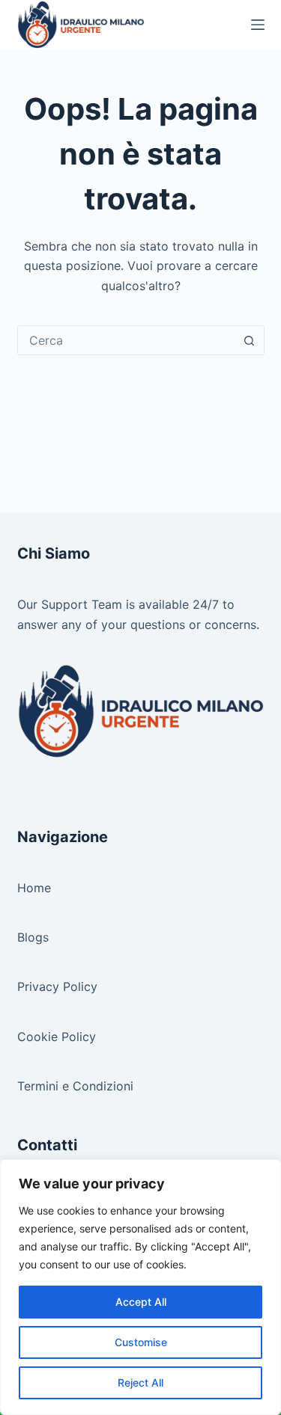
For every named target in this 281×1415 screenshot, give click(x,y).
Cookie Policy (56, 1036)
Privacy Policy (57, 986)
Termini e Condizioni (75, 1085)
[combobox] (126, 340)
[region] (140, 1287)
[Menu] (258, 24)
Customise (141, 1342)
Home (34, 887)
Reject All (140, 1382)
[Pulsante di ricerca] (249, 340)
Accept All (140, 1301)
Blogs (33, 937)
